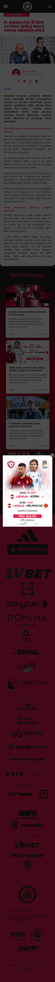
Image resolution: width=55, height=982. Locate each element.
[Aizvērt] (52, 455)
